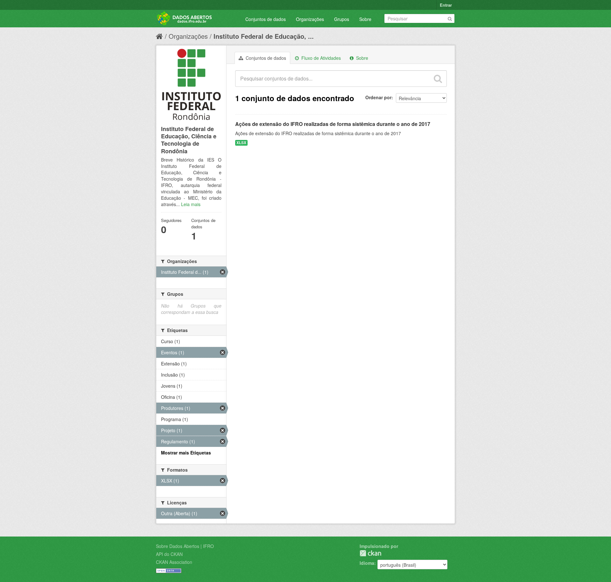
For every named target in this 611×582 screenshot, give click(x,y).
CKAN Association (174, 562)
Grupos (341, 19)
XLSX (241, 142)
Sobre (365, 19)
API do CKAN (169, 554)
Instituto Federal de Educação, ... (264, 36)
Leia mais (190, 204)
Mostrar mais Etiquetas (186, 452)
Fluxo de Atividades (320, 58)
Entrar (446, 5)
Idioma (367, 563)
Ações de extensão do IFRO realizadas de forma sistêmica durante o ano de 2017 (332, 124)
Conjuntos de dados (265, 19)
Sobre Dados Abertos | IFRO (185, 546)
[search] (438, 78)
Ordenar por (378, 97)
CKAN (370, 553)
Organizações (310, 19)
